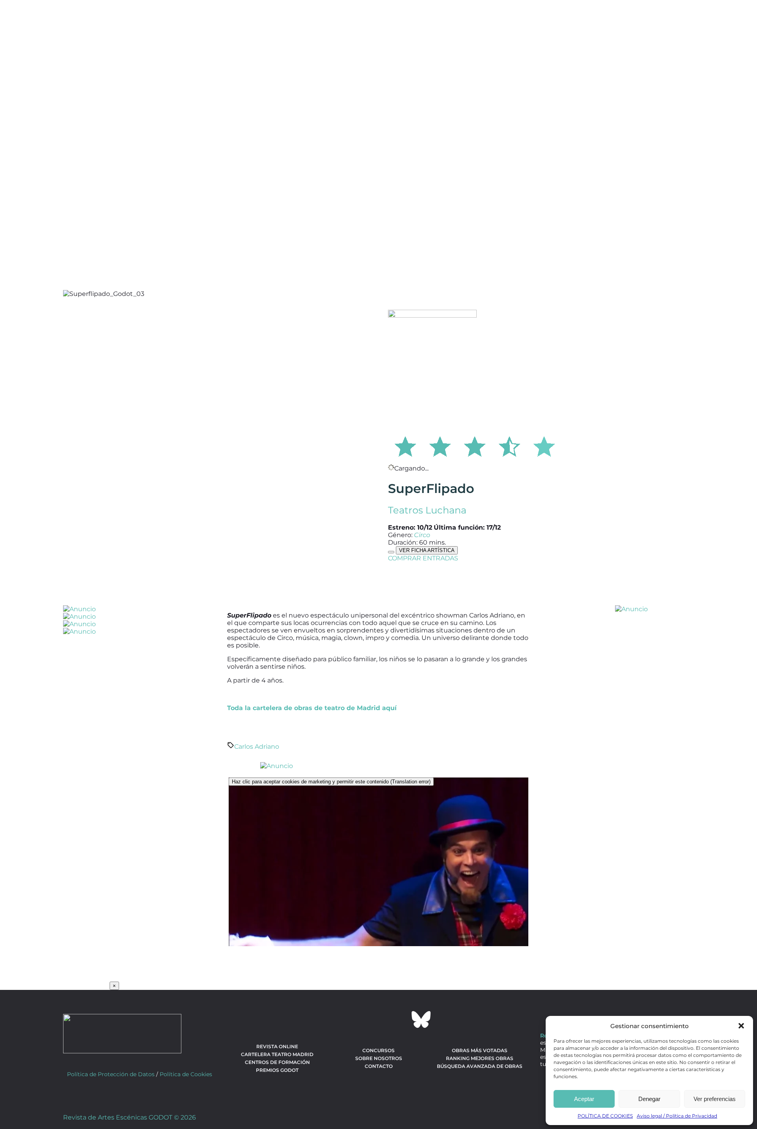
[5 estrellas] (544, 445)
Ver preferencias (715, 1099)
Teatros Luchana (427, 510)
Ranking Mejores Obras (479, 1058)
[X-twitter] (357, 1019)
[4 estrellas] (509, 445)
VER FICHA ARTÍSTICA (427, 550)
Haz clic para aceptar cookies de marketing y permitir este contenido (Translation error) (331, 782)
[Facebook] (336, 1019)
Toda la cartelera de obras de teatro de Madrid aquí (312, 708)
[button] (741, 1026)
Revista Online (277, 1046)
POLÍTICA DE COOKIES (605, 1116)
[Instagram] (378, 1019)
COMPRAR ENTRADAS (423, 558)
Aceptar (584, 1099)
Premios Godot (277, 1070)
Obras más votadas (479, 1050)
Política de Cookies (186, 1074)
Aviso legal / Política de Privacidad (677, 1116)
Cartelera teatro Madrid (277, 1054)
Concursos (378, 1050)
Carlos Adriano (256, 746)
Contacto (379, 1066)
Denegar (649, 1099)
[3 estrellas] (474, 445)
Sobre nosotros (378, 1058)
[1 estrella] (405, 445)
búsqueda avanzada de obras (479, 1066)
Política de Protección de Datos (111, 1074)
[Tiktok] (400, 1019)
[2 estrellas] (440, 445)
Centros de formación (277, 1062)
